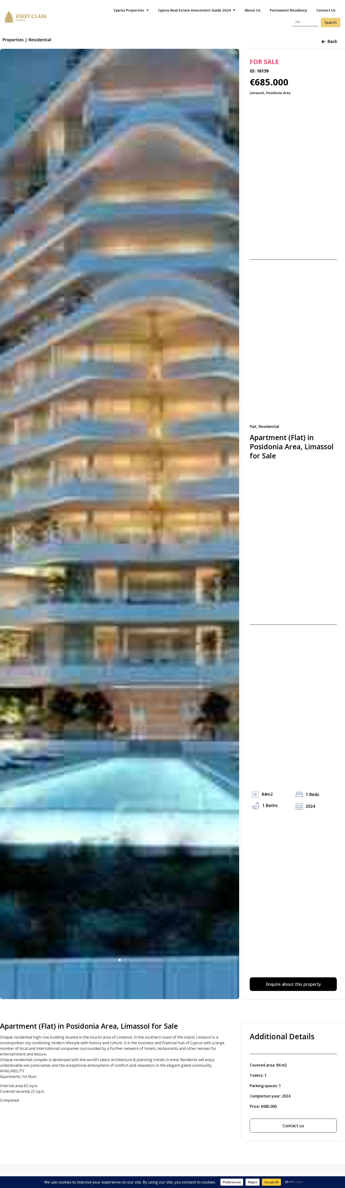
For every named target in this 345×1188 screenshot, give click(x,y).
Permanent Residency (288, 10)
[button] (120, 960)
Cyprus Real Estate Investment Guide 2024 (194, 10)
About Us (253, 10)
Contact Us (326, 10)
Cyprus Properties (129, 10)
